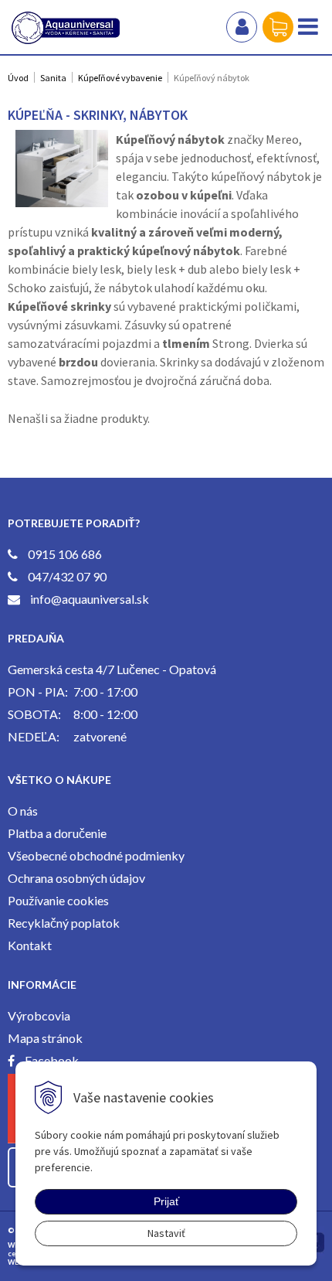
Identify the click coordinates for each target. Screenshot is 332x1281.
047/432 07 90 (67, 576)
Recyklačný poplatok (64, 922)
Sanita (53, 77)
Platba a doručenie (57, 833)
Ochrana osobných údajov (76, 877)
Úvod (18, 77)
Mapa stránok (45, 1038)
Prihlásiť (241, 27)
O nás (23, 810)
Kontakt (30, 945)
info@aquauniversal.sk (89, 598)
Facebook (52, 1060)
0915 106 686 (65, 554)
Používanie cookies (58, 900)
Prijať (166, 1201)
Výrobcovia (39, 1015)
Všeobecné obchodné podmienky (96, 855)
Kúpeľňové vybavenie (120, 77)
